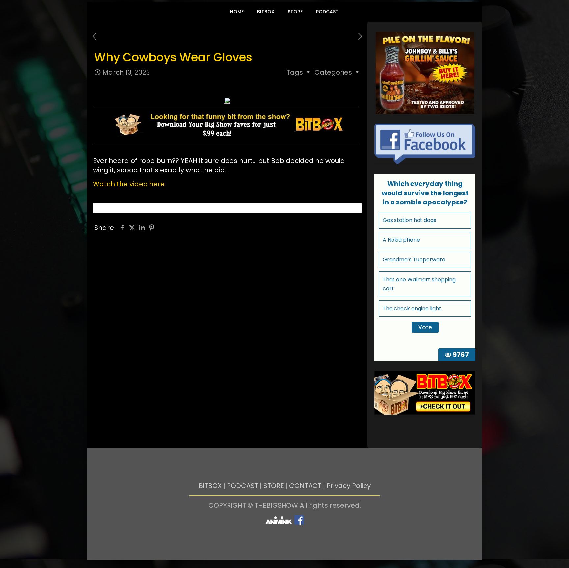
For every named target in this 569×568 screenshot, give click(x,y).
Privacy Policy (349, 485)
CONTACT (305, 485)
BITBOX (210, 485)
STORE (273, 485)
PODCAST (242, 485)
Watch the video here (129, 184)
